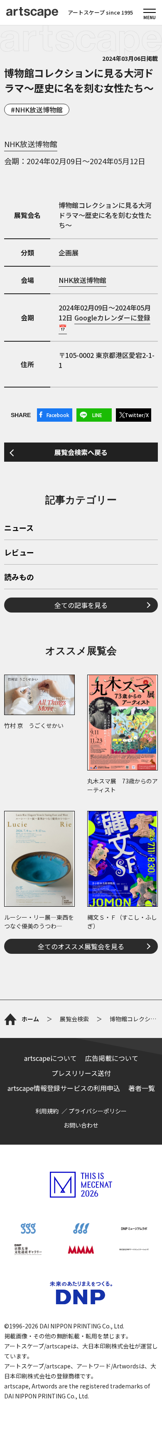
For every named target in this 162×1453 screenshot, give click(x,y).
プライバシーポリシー (98, 1111)
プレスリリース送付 (81, 1073)
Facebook (58, 414)
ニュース (19, 528)
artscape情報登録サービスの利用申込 (63, 1088)
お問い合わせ (81, 1125)
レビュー (19, 553)
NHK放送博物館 (39, 110)
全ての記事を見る (81, 605)
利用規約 (47, 1111)
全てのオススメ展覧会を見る (81, 946)
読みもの (19, 577)
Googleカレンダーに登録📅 (104, 323)
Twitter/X (137, 414)
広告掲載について (111, 1058)
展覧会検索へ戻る (81, 452)
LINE (97, 414)
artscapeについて (50, 1058)
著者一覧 (141, 1088)
